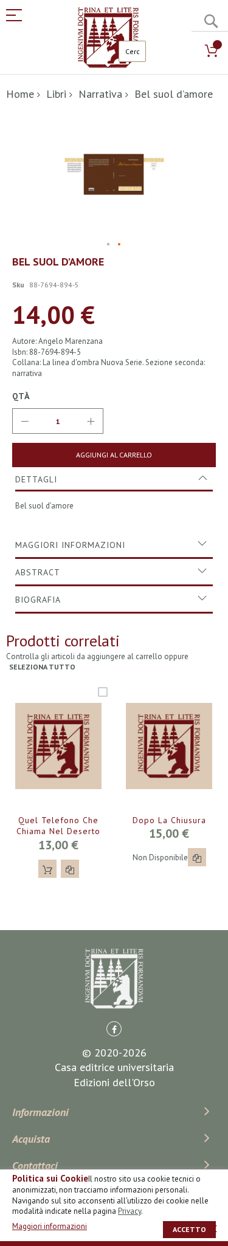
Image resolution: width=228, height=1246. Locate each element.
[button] (108, 245)
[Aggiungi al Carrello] (47, 869)
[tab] (114, 479)
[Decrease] (25, 421)
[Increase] (90, 421)
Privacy (129, 1211)
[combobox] (132, 51)
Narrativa (100, 94)
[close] (213, 1228)
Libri (56, 94)
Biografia (38, 599)
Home (20, 94)
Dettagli (36, 479)
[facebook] (114, 1028)
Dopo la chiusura (169, 820)
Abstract (37, 572)
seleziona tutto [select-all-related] (42, 666)
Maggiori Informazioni (70, 544)
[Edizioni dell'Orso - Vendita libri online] (108, 37)
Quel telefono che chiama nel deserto (58, 826)
